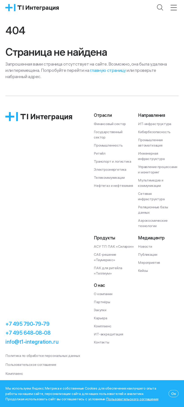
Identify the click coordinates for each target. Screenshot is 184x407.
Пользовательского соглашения (132, 399)
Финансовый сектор (110, 123)
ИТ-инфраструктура (154, 123)
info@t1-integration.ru (31, 342)
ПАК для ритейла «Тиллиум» (108, 270)
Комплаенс (103, 326)
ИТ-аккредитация (108, 334)
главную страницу (108, 70)
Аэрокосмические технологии (153, 223)
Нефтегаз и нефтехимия (113, 185)
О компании (103, 294)
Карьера (100, 318)
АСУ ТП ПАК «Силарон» (114, 246)
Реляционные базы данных (153, 210)
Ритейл (99, 153)
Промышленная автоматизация (151, 142)
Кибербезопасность (154, 132)
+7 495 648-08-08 (27, 333)
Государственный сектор (108, 134)
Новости (145, 246)
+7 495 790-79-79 (27, 324)
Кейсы (143, 270)
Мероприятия (149, 262)
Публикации (147, 254)
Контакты (101, 342)
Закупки (100, 310)
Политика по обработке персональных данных (42, 355)
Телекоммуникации (109, 177)
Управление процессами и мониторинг (158, 169)
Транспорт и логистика (112, 161)
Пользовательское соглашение (30, 364)
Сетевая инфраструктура (151, 196)
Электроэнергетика (110, 169)
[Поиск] (160, 8)
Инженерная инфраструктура (151, 156)
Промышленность (108, 145)
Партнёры (102, 302)
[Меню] (174, 8)
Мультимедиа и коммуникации (151, 183)
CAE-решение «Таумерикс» (105, 257)
